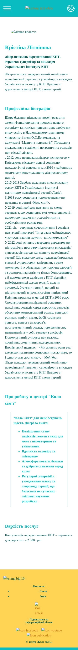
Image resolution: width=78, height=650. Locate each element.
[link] (39, 8)
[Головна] (39, 8)
